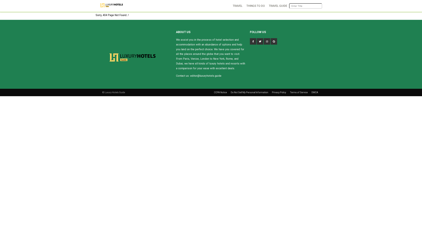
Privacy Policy (279, 92)
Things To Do (255, 5)
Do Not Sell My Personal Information (250, 92)
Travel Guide (278, 5)
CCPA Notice (220, 92)
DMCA (315, 92)
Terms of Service (299, 92)
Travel (237, 5)
